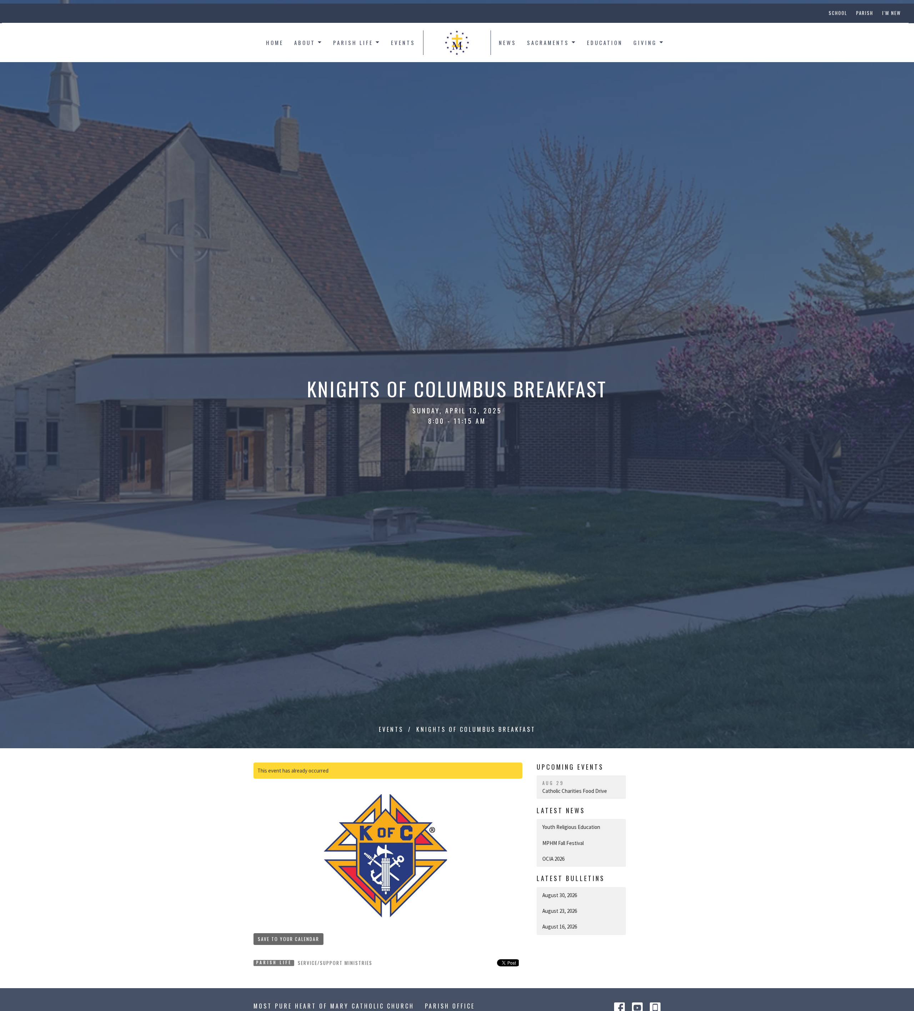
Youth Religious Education (571, 827)
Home (274, 42)
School (838, 12)
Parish (864, 12)
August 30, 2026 (559, 895)
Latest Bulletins (571, 878)
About (304, 42)
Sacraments (548, 42)
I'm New (891, 12)
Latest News (561, 810)
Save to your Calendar (288, 938)
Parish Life (353, 42)
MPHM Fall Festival (563, 843)
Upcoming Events (570, 766)
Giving (645, 42)
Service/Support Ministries (335, 962)
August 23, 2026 (559, 910)
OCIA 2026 (553, 858)
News (507, 42)
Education (605, 42)
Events (403, 42)
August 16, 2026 (559, 926)
